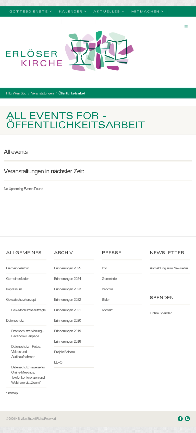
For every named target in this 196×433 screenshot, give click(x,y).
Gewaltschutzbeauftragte (28, 310)
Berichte (107, 289)
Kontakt (107, 310)
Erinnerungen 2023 (67, 289)
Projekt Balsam (64, 352)
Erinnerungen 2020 (67, 320)
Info (104, 268)
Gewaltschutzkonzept (21, 299)
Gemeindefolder (17, 278)
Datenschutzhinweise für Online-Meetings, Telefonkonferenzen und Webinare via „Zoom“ (28, 374)
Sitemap (12, 393)
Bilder (105, 299)
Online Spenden (161, 313)
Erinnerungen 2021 (67, 310)
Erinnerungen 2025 (67, 268)
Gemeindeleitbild (17, 268)
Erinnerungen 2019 (67, 331)
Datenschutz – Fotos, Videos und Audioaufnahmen (26, 351)
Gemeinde (109, 278)
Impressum (14, 289)
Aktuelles (106, 11)
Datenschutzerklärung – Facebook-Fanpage (27, 333)
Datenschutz (14, 320)
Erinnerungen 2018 (67, 341)
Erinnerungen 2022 (67, 299)
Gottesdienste (28, 11)
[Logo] (70, 51)
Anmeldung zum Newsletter (169, 268)
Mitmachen (145, 11)
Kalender (70, 11)
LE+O (58, 362)
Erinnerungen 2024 (67, 278)
